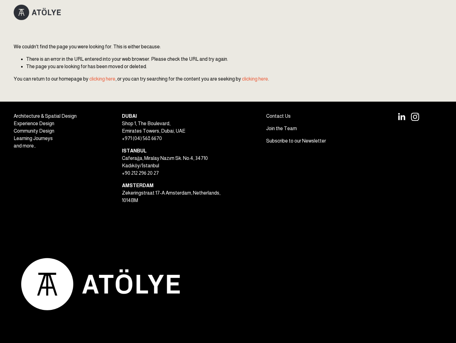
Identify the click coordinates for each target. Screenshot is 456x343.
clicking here (102, 78)
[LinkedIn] (401, 116)
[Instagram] (415, 116)
